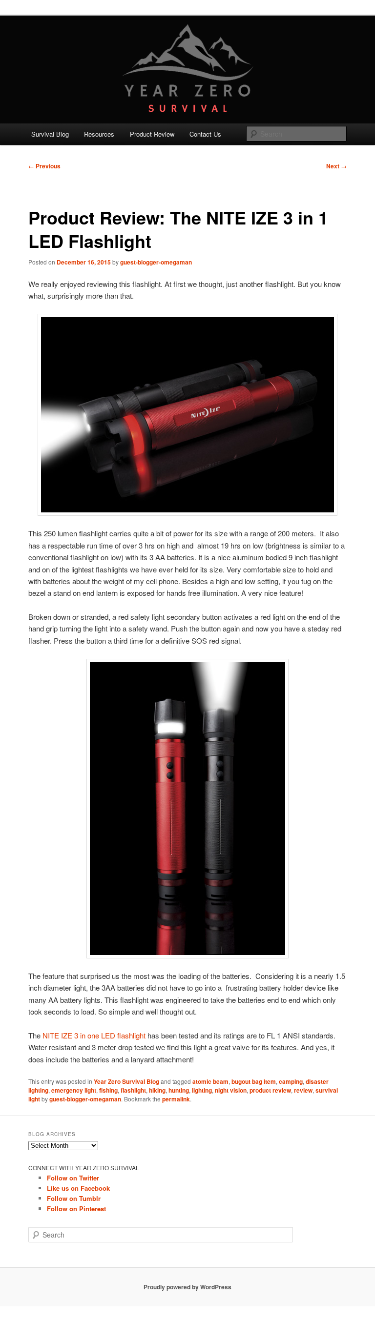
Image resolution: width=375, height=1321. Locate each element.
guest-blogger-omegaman (156, 262)
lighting (202, 1090)
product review (270, 1090)
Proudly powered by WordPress (187, 1286)
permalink (176, 1099)
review (303, 1090)
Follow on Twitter (73, 1177)
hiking (157, 1090)
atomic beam (210, 1081)
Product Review (152, 134)
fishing (108, 1090)
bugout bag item (253, 1081)
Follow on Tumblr (74, 1198)
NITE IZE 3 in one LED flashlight (94, 1035)
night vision (231, 1090)
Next (336, 166)
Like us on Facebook (78, 1188)
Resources (99, 134)
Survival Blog (50, 134)
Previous (44, 166)
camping (291, 1081)
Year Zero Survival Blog (126, 1081)
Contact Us (205, 134)
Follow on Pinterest (76, 1208)
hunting (178, 1090)
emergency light (73, 1090)
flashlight (133, 1090)
